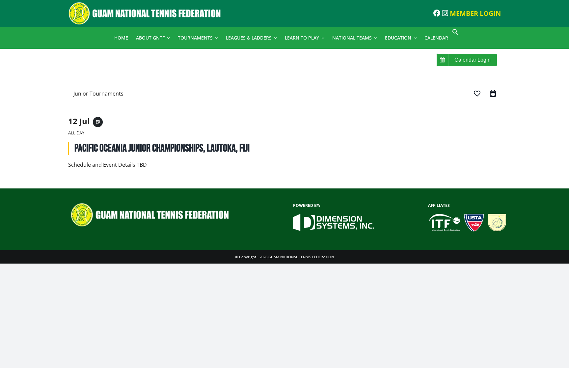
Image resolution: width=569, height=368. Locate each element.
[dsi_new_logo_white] (333, 216)
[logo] (149, 4)
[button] (455, 33)
